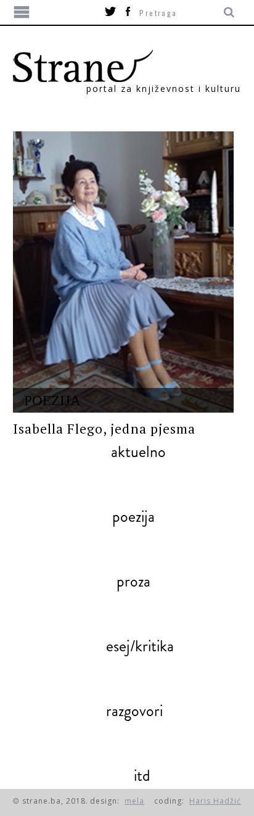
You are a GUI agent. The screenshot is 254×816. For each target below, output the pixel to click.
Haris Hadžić (215, 801)
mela (134, 801)
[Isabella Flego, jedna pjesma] (123, 272)
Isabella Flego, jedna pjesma (104, 428)
